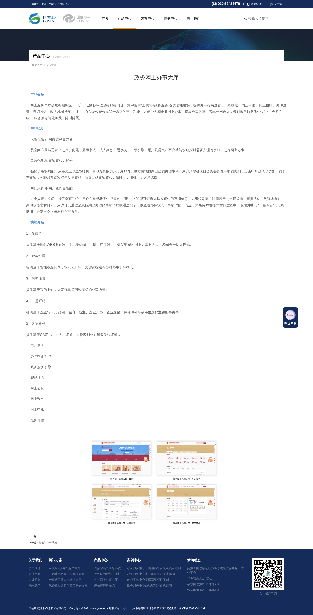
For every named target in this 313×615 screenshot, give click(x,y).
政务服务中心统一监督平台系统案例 (151, 574)
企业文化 (35, 574)
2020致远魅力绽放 (199, 578)
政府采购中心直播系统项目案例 (148, 579)
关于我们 (193, 18)
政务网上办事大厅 (106, 579)
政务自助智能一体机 (107, 574)
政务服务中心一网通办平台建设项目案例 (154, 568)
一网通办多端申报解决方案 (67, 574)
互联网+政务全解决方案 (64, 568)
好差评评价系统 (48, 542)
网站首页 (37, 65)
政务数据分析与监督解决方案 (68, 585)
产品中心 (124, 18)
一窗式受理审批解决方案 (65, 579)
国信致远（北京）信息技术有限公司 (49, 3)
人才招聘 (35, 579)
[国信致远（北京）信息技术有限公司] (42, 18)
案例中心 (170, 18)
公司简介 (35, 568)
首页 (105, 18)
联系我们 (35, 585)
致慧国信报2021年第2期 (203, 584)
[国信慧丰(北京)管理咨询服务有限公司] (76, 18)
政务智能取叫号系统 (107, 568)
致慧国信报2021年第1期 (203, 590)
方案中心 (147, 18)
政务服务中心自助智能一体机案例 (149, 585)
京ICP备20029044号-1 (192, 608)
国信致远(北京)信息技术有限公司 (47, 608)
